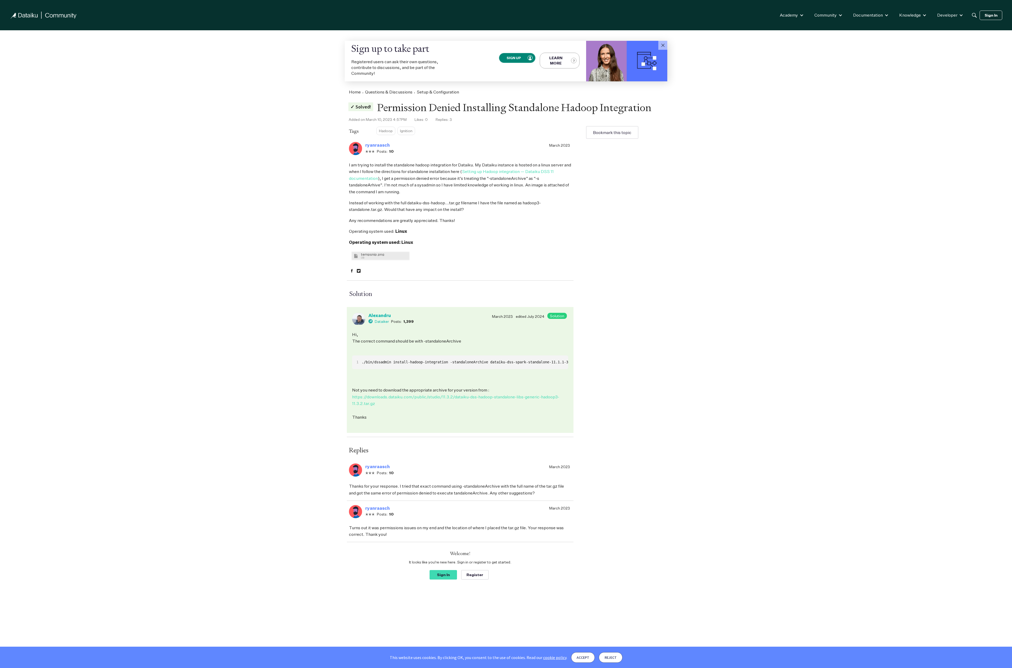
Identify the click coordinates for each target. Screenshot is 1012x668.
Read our (546, 657)
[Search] (974, 15)
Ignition (406, 130)
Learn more (555, 60)
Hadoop (386, 130)
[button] (662, 45)
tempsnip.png (372, 254)
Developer (947, 15)
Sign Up (513, 58)
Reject (611, 657)
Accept (583, 657)
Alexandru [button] (379, 315)
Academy (789, 15)
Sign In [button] (443, 574)
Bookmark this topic (612, 132)
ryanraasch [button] (377, 145)
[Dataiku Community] (43, 15)
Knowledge (910, 15)
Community (825, 15)
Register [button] (474, 574)
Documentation (868, 15)
